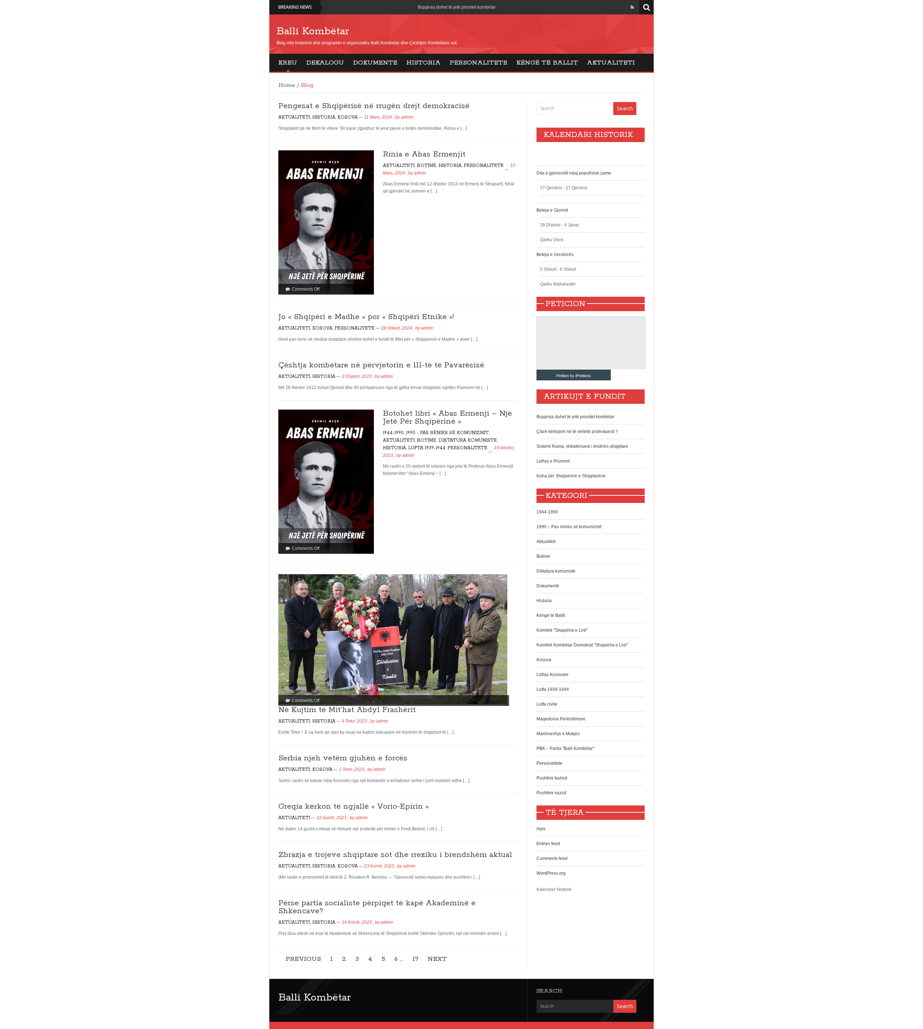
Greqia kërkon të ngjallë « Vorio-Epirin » (353, 806)
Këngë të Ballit (547, 62)
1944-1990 (393, 433)
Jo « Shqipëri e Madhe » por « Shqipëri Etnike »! (366, 317)
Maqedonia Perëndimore (561, 718)
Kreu (287, 62)
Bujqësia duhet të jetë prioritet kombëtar (457, 7)
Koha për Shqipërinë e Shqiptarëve (571, 475)
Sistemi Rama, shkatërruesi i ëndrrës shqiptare (582, 446)
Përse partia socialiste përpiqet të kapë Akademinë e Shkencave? (377, 907)
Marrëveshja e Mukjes (558, 733)
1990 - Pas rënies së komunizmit (447, 433)
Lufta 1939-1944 (426, 448)
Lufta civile (546, 704)
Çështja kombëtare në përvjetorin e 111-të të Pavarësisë (381, 365)
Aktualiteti (611, 62)
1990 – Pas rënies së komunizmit (568, 526)
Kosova (347, 117)
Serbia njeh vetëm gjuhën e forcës (342, 758)
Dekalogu (325, 62)
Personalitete (478, 62)
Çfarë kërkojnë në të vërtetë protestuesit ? (577, 431)
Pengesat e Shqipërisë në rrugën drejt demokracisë (373, 106)
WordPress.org (551, 873)
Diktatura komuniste (467, 440)
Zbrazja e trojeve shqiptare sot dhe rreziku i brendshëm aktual (396, 855)
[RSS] (632, 7)
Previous (303, 959)
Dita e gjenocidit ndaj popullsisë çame (573, 173)
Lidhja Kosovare (552, 674)
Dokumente (375, 62)
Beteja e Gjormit (552, 210)
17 (415, 959)
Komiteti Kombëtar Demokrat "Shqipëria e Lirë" (582, 645)
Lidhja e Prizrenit (553, 461)
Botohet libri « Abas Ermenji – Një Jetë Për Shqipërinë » (447, 417)
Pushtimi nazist (551, 792)
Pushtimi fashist (551, 778)
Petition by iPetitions (573, 376)
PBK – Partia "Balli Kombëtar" (565, 748)
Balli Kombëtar (313, 31)
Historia (423, 62)
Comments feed (552, 858)
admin (407, 117)
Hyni (541, 828)
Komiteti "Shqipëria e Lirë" (562, 630)
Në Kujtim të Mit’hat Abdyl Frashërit (347, 710)
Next (437, 959)
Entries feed (548, 843)
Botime (426, 165)
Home (286, 85)
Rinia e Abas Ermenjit (424, 154)
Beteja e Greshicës (555, 254)
